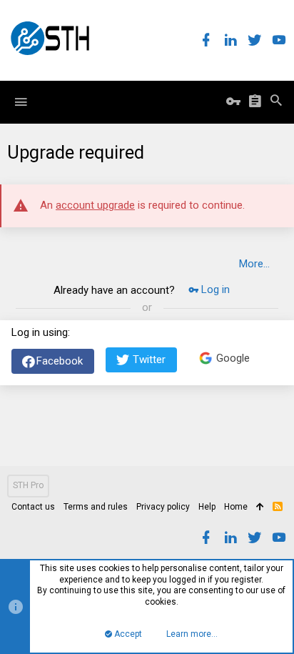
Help (207, 507)
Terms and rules (96, 507)
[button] (20, 102)
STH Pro (28, 485)
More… (254, 263)
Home (236, 507)
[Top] (260, 507)
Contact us (33, 507)
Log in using (39, 332)
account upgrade (95, 205)
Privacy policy (163, 507)
